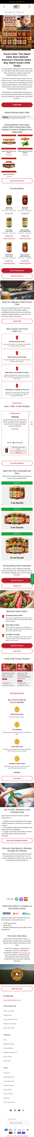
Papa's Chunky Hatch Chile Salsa (24, 244)
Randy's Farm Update (9, 1023)
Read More (15, 429)
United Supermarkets (6, 914)
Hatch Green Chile (24, 952)
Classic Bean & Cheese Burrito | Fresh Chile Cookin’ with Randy (8, 667)
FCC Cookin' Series (9, 1102)
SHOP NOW (17, 321)
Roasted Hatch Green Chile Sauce (24, 219)
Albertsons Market (25, 913)
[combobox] (17, 12)
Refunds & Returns (8, 1085)
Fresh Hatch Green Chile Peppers (24, 137)
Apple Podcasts (21, 899)
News (5, 1040)
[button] (4, 7)
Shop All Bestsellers (17, 270)
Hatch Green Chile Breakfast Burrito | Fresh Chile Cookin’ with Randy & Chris (23, 667)
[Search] (6, 12)
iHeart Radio (25, 899)
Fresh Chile (14, 1136)
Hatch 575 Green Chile (8, 195)
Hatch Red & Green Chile (7, 244)
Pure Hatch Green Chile (7, 219)
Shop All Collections (17, 181)
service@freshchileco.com (12, 1000)
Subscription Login (8, 1081)
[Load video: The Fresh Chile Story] (17, 974)
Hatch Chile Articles (9, 1028)
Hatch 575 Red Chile (24, 195)
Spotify (16, 898)
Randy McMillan (8, 1048)
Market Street (15, 914)
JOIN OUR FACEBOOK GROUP (17, 840)
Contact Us (17, 586)
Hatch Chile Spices (7, 159)
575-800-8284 (8, 996)
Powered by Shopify (22, 1136)
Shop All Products (17, 276)
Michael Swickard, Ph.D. (10, 1052)
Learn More (17, 651)
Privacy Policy (7, 1089)
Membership (7, 1061)
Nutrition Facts (7, 1015)
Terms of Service (8, 1094)
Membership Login (8, 1077)
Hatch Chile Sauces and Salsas (7, 137)
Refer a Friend (7, 1056)
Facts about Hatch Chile (10, 1019)
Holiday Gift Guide (8, 1044)
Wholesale (6, 1098)
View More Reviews (17, 463)
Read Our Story (17, 988)
